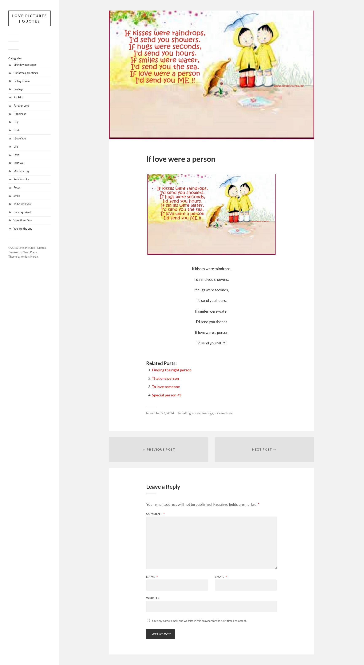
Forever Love (21, 105)
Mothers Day (21, 171)
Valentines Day (22, 220)
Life (15, 146)
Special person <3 (166, 395)
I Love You (19, 138)
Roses (17, 187)
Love (16, 155)
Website (152, 598)
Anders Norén (29, 256)
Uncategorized (22, 212)
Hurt (16, 130)
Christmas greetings (25, 73)
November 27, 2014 (160, 413)
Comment (155, 513)
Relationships (21, 179)
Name (152, 576)
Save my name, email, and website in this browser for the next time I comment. (199, 620)
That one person (165, 378)
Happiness (19, 113)
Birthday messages (24, 64)
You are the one (22, 228)
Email (221, 576)
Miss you (18, 163)
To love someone (166, 386)
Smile (16, 195)
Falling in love (21, 81)
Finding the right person (171, 370)
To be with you (22, 204)
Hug (16, 122)
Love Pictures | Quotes (29, 18)
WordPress (30, 252)
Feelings (18, 89)
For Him (18, 97)
